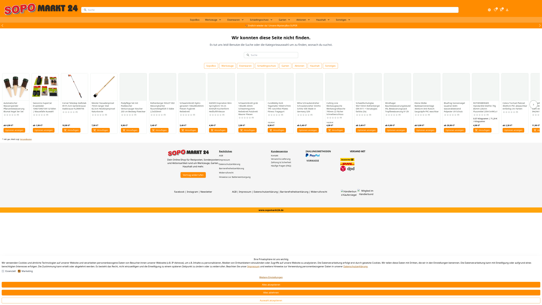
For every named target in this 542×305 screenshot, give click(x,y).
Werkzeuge (227, 65)
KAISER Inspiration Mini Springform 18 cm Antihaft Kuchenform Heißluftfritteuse (220, 107)
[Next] (533, 104)
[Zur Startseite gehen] (41, 10)
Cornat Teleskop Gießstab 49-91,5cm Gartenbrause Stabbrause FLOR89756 (74, 106)
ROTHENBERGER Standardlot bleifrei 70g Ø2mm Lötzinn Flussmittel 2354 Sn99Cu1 (485, 107)
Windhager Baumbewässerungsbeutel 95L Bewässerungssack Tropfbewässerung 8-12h (398, 107)
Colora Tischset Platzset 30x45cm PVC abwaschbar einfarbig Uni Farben (515, 106)
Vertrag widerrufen (193, 175)
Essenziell (10, 271)
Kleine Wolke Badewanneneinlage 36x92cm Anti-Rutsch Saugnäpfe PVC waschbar (427, 107)
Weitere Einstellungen (271, 277)
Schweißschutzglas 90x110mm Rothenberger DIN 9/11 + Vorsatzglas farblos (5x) (368, 107)
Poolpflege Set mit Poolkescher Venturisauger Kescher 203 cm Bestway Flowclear (133, 107)
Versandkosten (26, 139)
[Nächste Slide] (540, 25)
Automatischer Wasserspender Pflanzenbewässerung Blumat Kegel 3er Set (14, 107)
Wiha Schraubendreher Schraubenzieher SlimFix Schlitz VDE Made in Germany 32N (309, 107)
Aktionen (299, 65)
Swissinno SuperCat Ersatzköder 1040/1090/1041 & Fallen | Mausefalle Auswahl (44, 107)
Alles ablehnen (271, 292)
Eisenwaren (245, 65)
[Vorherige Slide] (2, 25)
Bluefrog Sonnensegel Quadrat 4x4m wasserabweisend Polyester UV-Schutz (454, 107)
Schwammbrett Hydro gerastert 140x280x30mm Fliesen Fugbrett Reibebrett (192, 107)
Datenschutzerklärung (355, 266)
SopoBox (211, 65)
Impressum (253, 266)
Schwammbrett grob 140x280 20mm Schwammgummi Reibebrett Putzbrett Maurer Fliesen (248, 109)
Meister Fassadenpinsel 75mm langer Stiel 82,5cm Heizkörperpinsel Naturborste (103, 107)
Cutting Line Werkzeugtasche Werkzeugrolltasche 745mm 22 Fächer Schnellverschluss (335, 109)
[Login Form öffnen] (507, 10)
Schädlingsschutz (266, 65)
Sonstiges (330, 65)
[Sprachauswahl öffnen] (489, 10)
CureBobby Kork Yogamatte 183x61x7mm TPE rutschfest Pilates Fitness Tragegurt (279, 107)
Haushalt (315, 65)
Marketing (27, 271)
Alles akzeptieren (271, 284)
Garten (285, 65)
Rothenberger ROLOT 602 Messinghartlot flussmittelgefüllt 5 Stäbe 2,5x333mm (162, 107)
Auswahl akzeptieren (271, 300)
